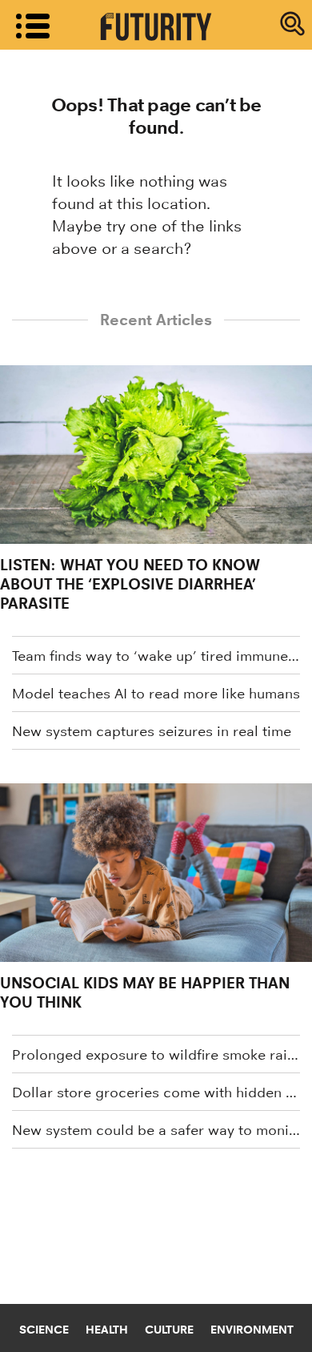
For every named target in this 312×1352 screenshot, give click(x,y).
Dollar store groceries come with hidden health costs (156, 1092)
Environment (252, 1329)
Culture (169, 1329)
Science (44, 1329)
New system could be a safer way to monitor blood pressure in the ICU (156, 1130)
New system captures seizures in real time (151, 731)
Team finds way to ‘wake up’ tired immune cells (156, 656)
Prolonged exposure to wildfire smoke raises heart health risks (156, 1055)
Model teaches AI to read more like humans (156, 694)
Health (107, 1329)
